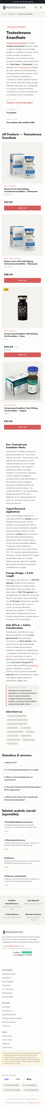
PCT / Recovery (7, 989)
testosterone (26, 67)
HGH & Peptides (8, 981)
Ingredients (11, 14)
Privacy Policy (7, 1036)
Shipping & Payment (9, 1014)
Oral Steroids (6, 978)
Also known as (7, 1011)
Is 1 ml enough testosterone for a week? (22, 770)
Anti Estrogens (7, 993)
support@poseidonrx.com (14, 946)
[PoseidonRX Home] (14, 7)
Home (4, 14)
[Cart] (36, 7)
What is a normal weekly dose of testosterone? (18, 778)
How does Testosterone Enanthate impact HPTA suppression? (22, 788)
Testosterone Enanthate (16, 43)
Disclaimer (5, 1043)
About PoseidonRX (8, 1022)
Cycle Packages (8, 997)
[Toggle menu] (41, 7)
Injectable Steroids (8, 974)
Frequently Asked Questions (12, 1018)
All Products (6, 1007)
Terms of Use (7, 1040)
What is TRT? (11, 763)
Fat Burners (6, 985)
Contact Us (6, 1026)
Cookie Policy (7, 1047)
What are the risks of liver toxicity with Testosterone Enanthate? (21, 798)
